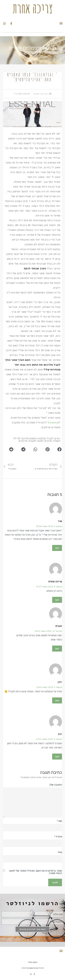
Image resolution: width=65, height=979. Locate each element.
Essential (53, 422)
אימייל (58, 836)
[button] (60, 23)
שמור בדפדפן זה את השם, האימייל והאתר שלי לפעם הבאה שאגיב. (35, 872)
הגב (57, 548)
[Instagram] (4, 23)
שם (59, 820)
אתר (59, 852)
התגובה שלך (55, 784)
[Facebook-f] (34, 974)
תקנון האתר (32, 962)
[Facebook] (11, 23)
